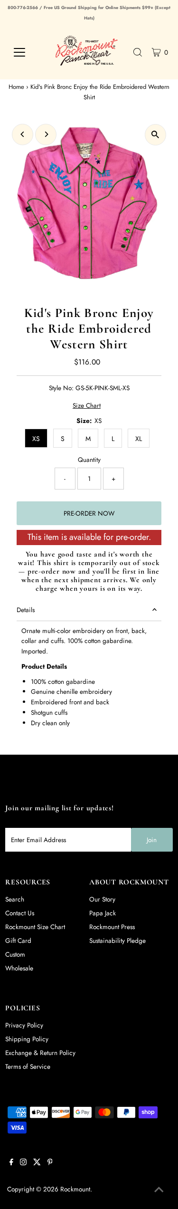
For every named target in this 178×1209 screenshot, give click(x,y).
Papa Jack (102, 913)
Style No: (61, 388)
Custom (15, 954)
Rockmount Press (112, 926)
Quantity (89, 459)
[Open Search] (137, 52)
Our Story (102, 899)
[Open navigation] (26, 52)
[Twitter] (37, 1162)
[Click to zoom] (155, 134)
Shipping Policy (26, 1039)
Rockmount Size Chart (35, 926)
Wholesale (19, 968)
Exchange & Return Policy (40, 1052)
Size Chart (87, 406)
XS (36, 438)
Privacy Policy (24, 1025)
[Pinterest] (50, 1162)
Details (26, 609)
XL (138, 438)
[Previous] (22, 134)
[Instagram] (23, 1162)
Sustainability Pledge (117, 940)
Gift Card (18, 940)
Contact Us (19, 913)
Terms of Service (27, 1066)
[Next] (45, 134)
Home (16, 86)
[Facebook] (11, 1162)
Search (14, 899)
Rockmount (75, 1189)
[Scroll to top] (159, 1189)
